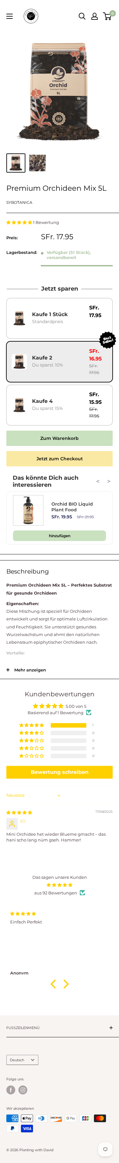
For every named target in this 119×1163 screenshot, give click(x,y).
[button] (19, 222)
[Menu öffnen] (9, 16)
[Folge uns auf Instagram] (22, 1089)
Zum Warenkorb (59, 438)
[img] (19, 812)
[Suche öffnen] (82, 16)
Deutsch (17, 1060)
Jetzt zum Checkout (59, 459)
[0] (107, 16)
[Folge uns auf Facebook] (10, 1089)
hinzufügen (59, 535)
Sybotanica (19, 202)
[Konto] (94, 16)
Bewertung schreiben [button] (60, 772)
